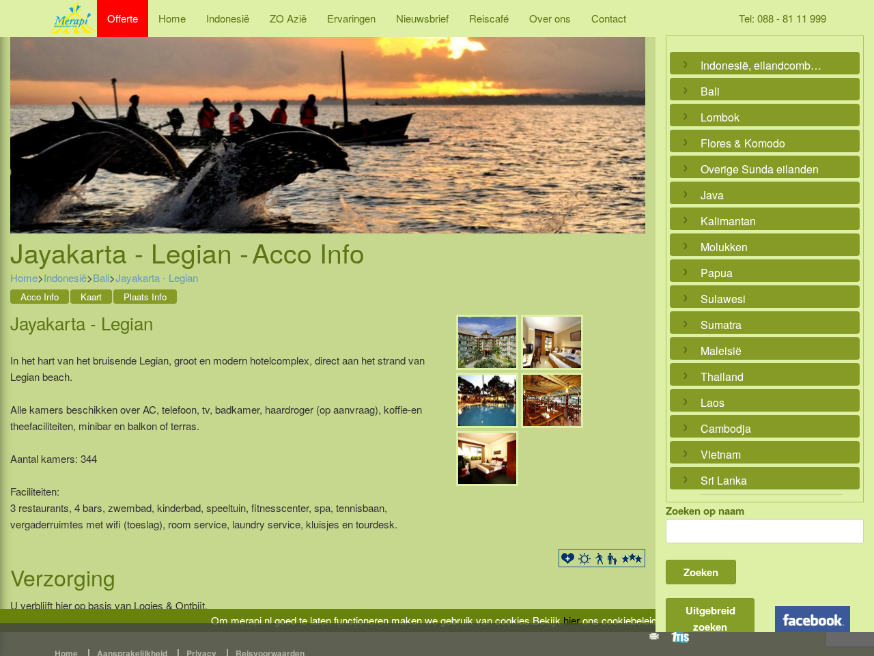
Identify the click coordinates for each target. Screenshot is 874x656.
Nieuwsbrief (422, 18)
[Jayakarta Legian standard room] (487, 456)
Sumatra (721, 324)
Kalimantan (728, 221)
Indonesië (227, 18)
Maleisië (721, 350)
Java (712, 195)
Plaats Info (145, 296)
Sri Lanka (724, 480)
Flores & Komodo (743, 143)
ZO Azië (288, 18)
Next (631, 120)
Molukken (724, 247)
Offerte (122, 18)
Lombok (720, 117)
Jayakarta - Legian (156, 277)
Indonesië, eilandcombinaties (761, 65)
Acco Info (39, 296)
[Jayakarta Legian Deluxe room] (552, 340)
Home (172, 18)
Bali (101, 277)
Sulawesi (723, 298)
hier (571, 620)
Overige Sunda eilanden (760, 169)
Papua (717, 273)
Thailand (722, 376)
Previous (24, 120)
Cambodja (726, 428)
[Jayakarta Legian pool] (487, 398)
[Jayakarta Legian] (487, 340)
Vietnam (721, 454)
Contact (608, 18)
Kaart (91, 296)
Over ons (550, 18)
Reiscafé (489, 18)
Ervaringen (351, 18)
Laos (712, 402)
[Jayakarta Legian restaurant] (552, 398)
